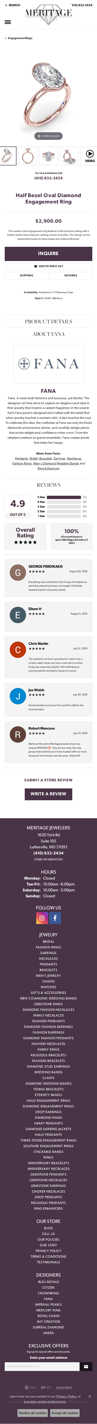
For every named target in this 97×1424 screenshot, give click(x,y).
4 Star (41, 502)
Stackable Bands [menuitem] (48, 1152)
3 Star (41, 506)
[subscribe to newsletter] (86, 1366)
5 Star (41, 497)
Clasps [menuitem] (48, 1078)
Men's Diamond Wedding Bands (56, 463)
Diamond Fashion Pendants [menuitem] (48, 1038)
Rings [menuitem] (48, 1157)
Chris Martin (38, 644)
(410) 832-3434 (48, 178)
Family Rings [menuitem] (48, 1050)
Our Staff (48, 1245)
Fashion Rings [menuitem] (48, 947)
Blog (48, 1228)
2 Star (41, 511)
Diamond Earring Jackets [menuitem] (48, 1129)
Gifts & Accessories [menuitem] (48, 993)
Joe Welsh (36, 690)
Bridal (34, 458)
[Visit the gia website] (30, 1387)
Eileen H (34, 609)
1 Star (41, 516)
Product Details (48, 321)
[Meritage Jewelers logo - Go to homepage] (48, 15)
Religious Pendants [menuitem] (48, 1203)
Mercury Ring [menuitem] (48, 1310)
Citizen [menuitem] (48, 1288)
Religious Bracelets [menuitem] (48, 1055)
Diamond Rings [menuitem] (48, 1118)
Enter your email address (48, 1357)
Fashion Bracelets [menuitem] (48, 1061)
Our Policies (48, 1240)
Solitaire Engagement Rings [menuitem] (48, 1146)
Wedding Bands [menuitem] (48, 1072)
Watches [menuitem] (48, 987)
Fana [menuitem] (48, 1299)
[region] (48, 98)
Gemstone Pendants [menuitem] (48, 1174)
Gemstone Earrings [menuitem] (48, 1186)
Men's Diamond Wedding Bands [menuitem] (48, 998)
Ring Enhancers (49, 468)
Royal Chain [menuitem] (49, 1316)
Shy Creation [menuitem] (49, 1322)
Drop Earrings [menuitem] (48, 1112)
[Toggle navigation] (8, 22)
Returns (71, 275)
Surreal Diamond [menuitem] (48, 1327)
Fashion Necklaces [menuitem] (49, 1044)
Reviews (49, 485)
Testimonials (48, 1262)
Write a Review (48, 794)
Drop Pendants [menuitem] (48, 1197)
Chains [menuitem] (48, 981)
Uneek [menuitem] (48, 1333)
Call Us (48, 1234)
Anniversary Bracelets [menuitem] (48, 1163)
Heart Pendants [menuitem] (48, 1123)
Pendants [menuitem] (48, 964)
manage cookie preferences (44, 1401)
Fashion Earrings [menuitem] (48, 1033)
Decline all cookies (32, 1413)
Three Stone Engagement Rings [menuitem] (48, 1140)
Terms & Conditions (48, 1257)
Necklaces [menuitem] (48, 959)
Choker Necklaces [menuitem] (48, 1192)
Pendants (21, 458)
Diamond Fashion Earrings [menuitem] (48, 1027)
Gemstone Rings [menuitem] (48, 1004)
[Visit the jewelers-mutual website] (64, 1387)
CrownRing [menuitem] (48, 1293)
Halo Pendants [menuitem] (48, 1135)
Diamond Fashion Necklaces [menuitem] (48, 1010)
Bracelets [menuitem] (48, 970)
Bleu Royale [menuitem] (48, 1282)
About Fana (48, 334)
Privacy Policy (48, 1251)
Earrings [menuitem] (48, 953)
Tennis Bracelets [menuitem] (48, 1089)
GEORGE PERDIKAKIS (45, 567)
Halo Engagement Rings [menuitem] (48, 1101)
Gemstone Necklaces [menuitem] (48, 1180)
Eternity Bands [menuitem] (48, 1095)
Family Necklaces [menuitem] (48, 1015)
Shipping (26, 275)
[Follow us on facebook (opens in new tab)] (55, 918)
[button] (12, 5)
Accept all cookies (65, 1413)
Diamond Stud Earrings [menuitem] (48, 1067)
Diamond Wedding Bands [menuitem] (49, 1084)
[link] (80, 5)
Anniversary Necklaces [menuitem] (49, 1169)
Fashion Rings (22, 463)
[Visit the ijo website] (46, 1387)
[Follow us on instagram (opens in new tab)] (42, 918)
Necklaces (74, 458)
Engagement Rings (20, 38)
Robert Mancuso (41, 728)
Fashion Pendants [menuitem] (48, 1021)
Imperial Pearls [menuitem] (48, 1305)
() (85, 497)
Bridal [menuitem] (48, 942)
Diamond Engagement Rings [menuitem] (48, 1106)
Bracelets (45, 458)
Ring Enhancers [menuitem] (48, 1209)
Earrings (59, 458)
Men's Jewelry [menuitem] (48, 976)
